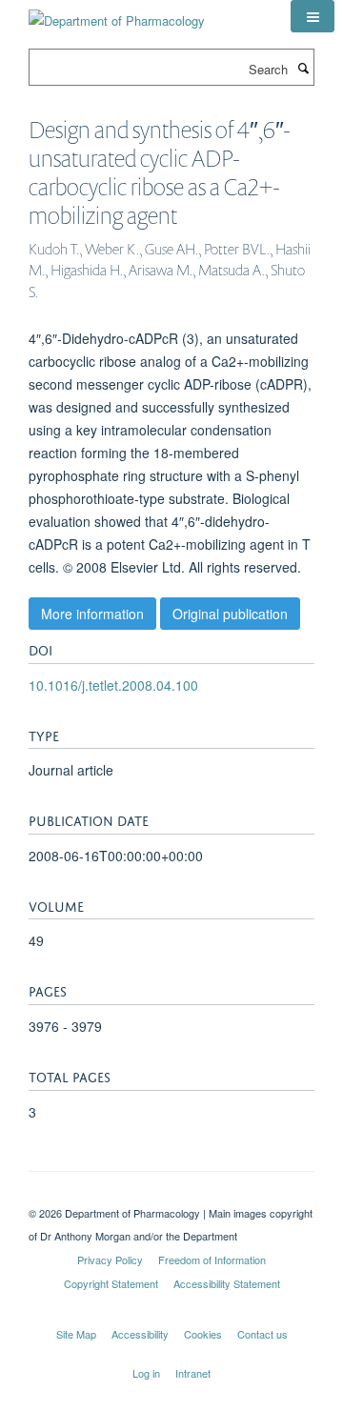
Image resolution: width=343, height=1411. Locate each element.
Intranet (193, 1373)
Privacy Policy (110, 1259)
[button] (312, 16)
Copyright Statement (111, 1283)
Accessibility (140, 1333)
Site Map (76, 1333)
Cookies (203, 1333)
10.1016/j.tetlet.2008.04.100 (113, 685)
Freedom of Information (212, 1259)
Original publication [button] (230, 613)
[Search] (303, 67)
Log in (146, 1373)
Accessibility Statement (226, 1283)
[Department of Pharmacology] (117, 14)
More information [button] (92, 613)
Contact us (262, 1333)
